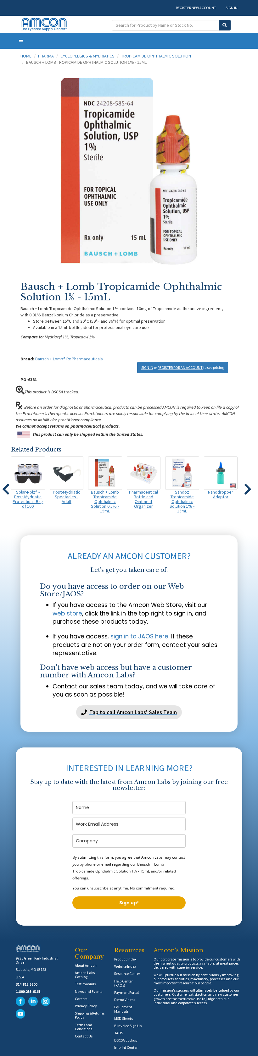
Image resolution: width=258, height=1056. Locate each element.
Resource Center (127, 973)
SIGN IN (232, 7)
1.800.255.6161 (28, 991)
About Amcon (86, 965)
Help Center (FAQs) (123, 983)
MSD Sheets (123, 1018)
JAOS (118, 1033)
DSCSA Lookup (125, 1040)
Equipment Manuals (123, 1008)
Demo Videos (124, 999)
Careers (81, 998)
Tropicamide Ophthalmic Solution (156, 56)
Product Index (125, 959)
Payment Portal (126, 992)
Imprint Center (125, 1047)
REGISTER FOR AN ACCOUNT (180, 367)
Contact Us (84, 1036)
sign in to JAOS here (139, 636)
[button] (5, 486)
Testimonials (85, 984)
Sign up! (129, 903)
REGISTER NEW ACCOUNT (196, 7)
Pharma (46, 56)
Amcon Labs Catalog (85, 974)
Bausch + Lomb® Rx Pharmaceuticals (69, 359)
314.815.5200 (26, 984)
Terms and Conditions (83, 1026)
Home (25, 56)
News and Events (88, 991)
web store (67, 613)
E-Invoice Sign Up (128, 1025)
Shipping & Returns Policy (89, 1015)
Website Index (125, 966)
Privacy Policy (86, 1006)
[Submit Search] (225, 25)
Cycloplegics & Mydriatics (87, 56)
